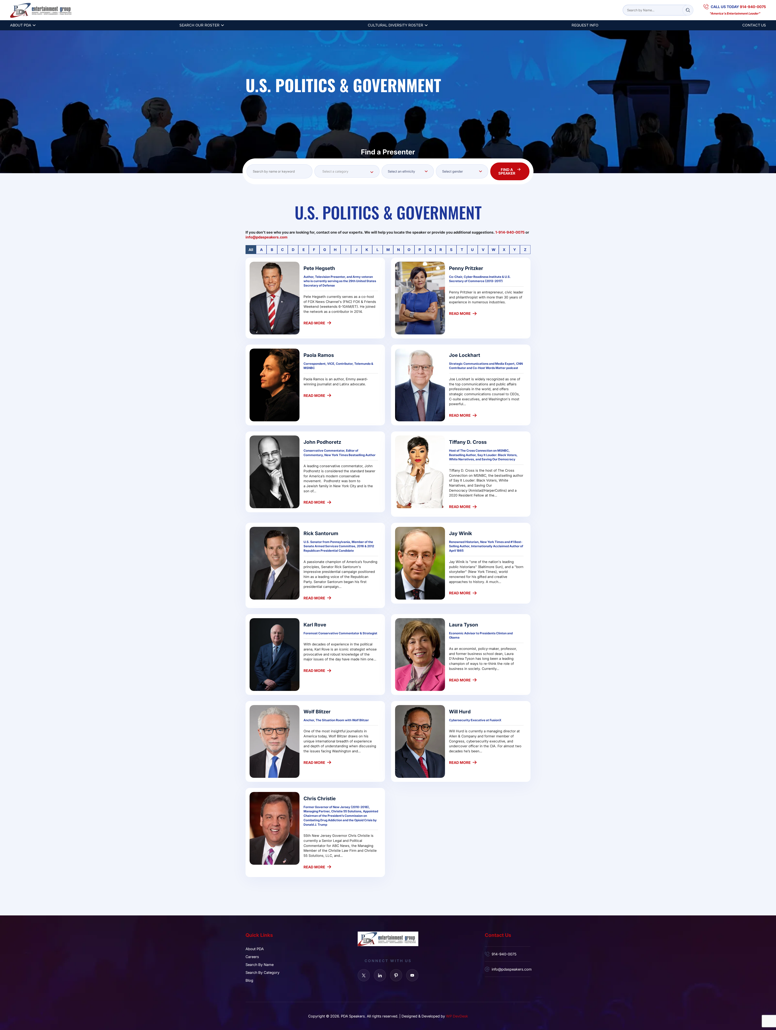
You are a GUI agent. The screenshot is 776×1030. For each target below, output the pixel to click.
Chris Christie (320, 798)
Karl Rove (315, 624)
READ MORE (314, 323)
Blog (249, 980)
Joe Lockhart (464, 354)
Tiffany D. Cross (468, 441)
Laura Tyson (463, 624)
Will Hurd (460, 711)
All (251, 249)
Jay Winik (460, 533)
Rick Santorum (321, 533)
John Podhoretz (322, 441)
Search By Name (260, 964)
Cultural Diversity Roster (395, 25)
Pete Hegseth (319, 268)
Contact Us (754, 25)
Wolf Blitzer (317, 711)
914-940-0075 (504, 954)
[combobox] (347, 171)
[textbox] (347, 171)
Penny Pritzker (466, 268)
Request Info (584, 25)
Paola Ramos (319, 354)
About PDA (20, 25)
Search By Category (262, 972)
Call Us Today (738, 6)
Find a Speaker (506, 171)
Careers (252, 956)
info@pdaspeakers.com (511, 969)
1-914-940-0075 (510, 232)
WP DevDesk (457, 1016)
